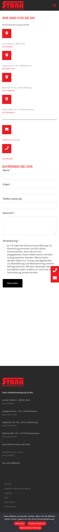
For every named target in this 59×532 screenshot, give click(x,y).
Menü (54, 5)
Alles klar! (19, 523)
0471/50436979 (8, 112)
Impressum (9, 502)
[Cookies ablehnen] (55, 522)
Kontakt (7, 484)
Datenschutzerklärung (30, 528)
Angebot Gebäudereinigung (17, 488)
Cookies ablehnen (36, 523)
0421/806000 (7, 46)
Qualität (8, 493)
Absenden (12, 283)
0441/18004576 (8, 90)
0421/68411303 (8, 68)
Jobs (6, 497)
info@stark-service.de (10, 140)
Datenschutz (10, 506)
